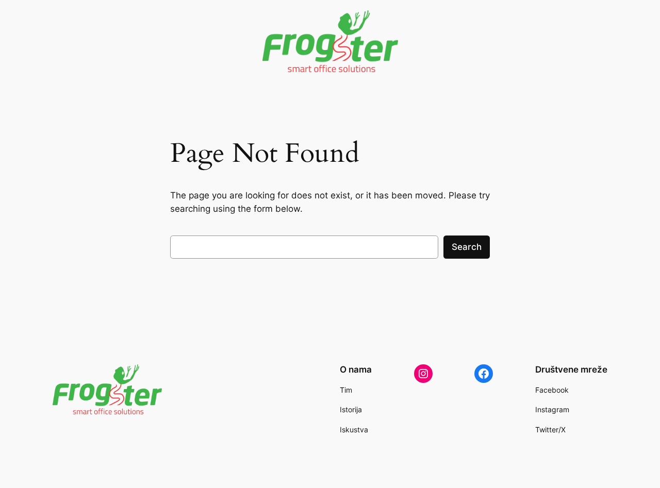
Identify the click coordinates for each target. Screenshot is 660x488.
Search (467, 247)
